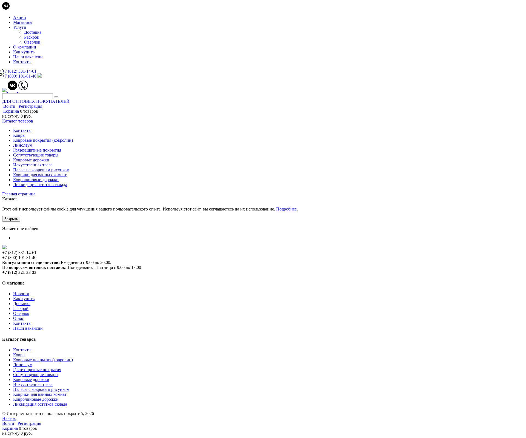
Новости (21, 293)
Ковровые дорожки (31, 379)
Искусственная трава (33, 384)
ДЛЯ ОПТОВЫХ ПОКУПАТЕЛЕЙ (36, 101)
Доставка (32, 32)
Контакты (22, 61)
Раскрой (31, 37)
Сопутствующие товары (35, 374)
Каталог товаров (17, 121)
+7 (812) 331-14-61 (19, 71)
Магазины (22, 22)
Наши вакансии (28, 57)
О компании (24, 47)
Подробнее (286, 209)
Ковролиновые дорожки (36, 399)
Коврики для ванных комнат (40, 394)
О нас (18, 318)
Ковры (19, 354)
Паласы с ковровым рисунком (41, 389)
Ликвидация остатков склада (40, 404)
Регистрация (30, 106)
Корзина (11, 111)
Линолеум (22, 364)
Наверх (9, 418)
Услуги (19, 27)
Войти (9, 106)
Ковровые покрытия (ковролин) (43, 359)
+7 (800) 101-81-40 (19, 76)
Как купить (24, 52)
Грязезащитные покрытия (37, 369)
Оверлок (32, 42)
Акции (19, 17)
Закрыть (11, 219)
